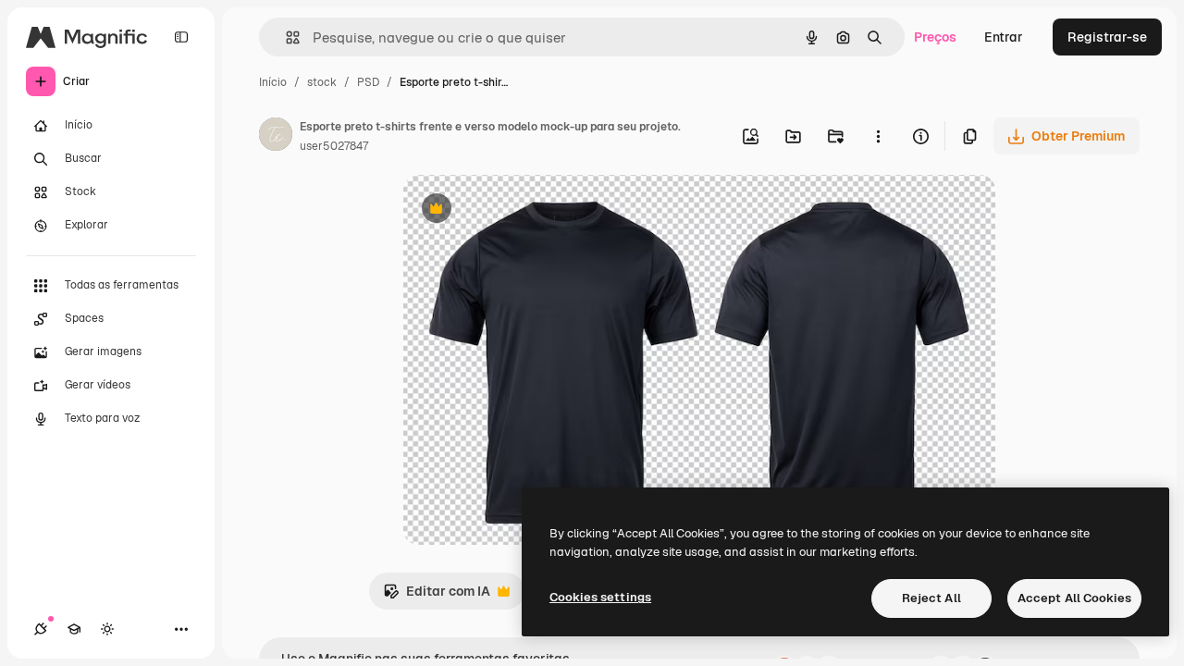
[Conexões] (41, 629)
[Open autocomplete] (285, 37)
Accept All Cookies (1074, 598)
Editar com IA (436, 596)
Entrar (1003, 37)
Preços (935, 37)
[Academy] (74, 629)
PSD (368, 82)
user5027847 (334, 146)
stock (322, 82)
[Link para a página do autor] (275, 136)
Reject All (931, 598)
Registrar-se (1107, 37)
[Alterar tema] (107, 629)
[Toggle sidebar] (181, 37)
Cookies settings (600, 597)
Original (522, 210)
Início (273, 82)
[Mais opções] (877, 135)
